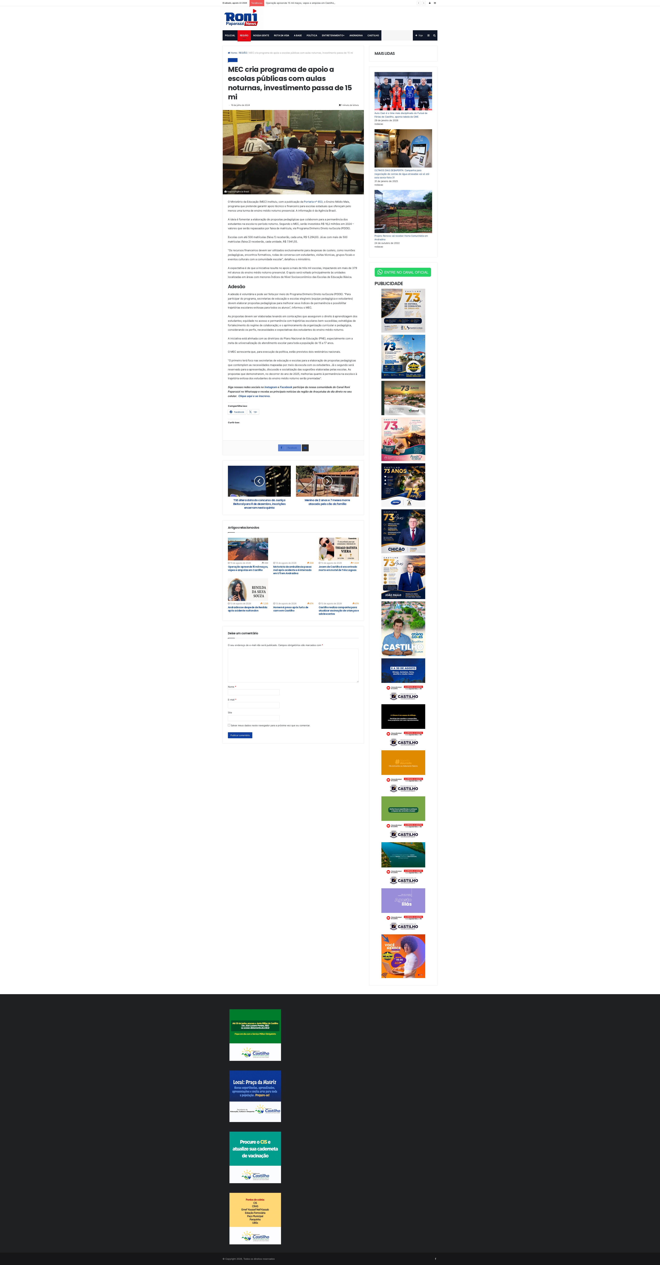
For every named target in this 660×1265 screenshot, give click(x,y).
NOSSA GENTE (261, 35)
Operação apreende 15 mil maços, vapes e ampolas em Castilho (300, 3)
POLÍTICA (312, 35)
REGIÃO (244, 35)
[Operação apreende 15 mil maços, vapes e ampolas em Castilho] (248, 549)
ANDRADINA (356, 35)
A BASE (298, 35)
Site (230, 712)
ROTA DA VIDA (281, 35)
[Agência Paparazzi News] (241, 18)
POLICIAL (230, 35)
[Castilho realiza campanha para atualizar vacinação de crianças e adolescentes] (339, 589)
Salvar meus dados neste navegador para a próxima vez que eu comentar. (270, 725)
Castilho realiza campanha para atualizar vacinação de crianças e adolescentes (339, 611)
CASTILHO (373, 35)
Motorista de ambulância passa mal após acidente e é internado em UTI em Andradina (292, 570)
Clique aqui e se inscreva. (254, 396)
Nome (232, 686)
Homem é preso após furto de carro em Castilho (290, 609)
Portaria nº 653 (313, 201)
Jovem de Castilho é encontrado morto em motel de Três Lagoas (338, 568)
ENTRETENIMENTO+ (333, 35)
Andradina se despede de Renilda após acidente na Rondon (247, 609)
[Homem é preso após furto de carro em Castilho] (293, 589)
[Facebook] (435, 1259)
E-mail (232, 699)
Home (233, 52)
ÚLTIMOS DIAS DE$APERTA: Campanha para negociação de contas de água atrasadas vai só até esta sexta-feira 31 (402, 174)
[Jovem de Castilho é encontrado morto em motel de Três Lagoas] (339, 549)
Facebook (286, 387)
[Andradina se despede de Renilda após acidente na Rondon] (248, 589)
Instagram (271, 387)
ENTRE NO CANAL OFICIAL (406, 272)
